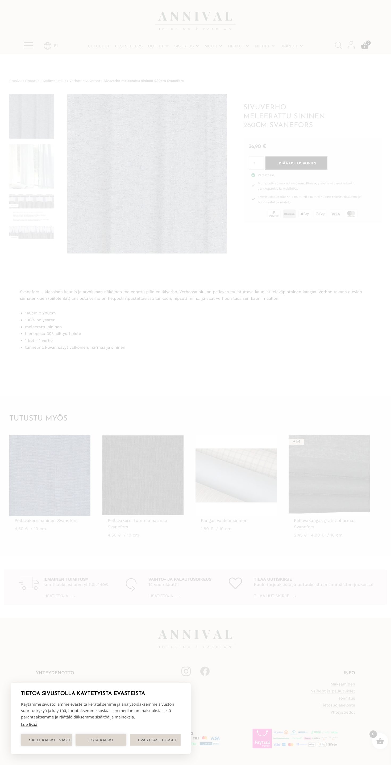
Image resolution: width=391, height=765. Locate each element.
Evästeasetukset (157, 740)
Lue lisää (29, 724)
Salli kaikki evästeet (50, 740)
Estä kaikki (101, 740)
